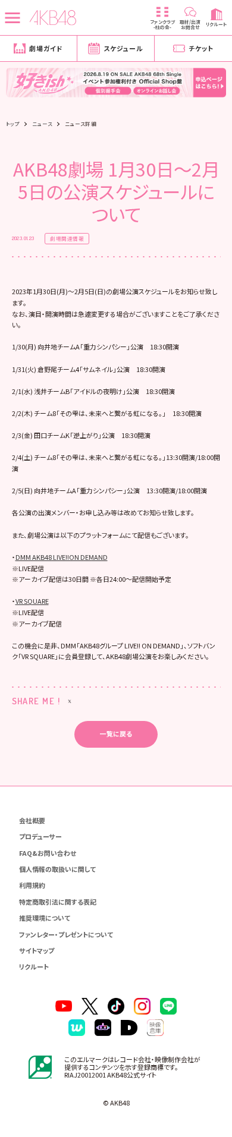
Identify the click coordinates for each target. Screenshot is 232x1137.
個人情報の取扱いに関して (57, 869)
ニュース (42, 124)
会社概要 (32, 820)
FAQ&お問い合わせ (47, 853)
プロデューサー (40, 836)
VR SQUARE (32, 601)
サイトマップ (36, 950)
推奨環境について (44, 917)
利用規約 (32, 885)
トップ (13, 124)
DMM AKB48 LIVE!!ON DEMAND (61, 557)
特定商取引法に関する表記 (57, 901)
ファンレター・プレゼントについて (66, 934)
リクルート (34, 966)
